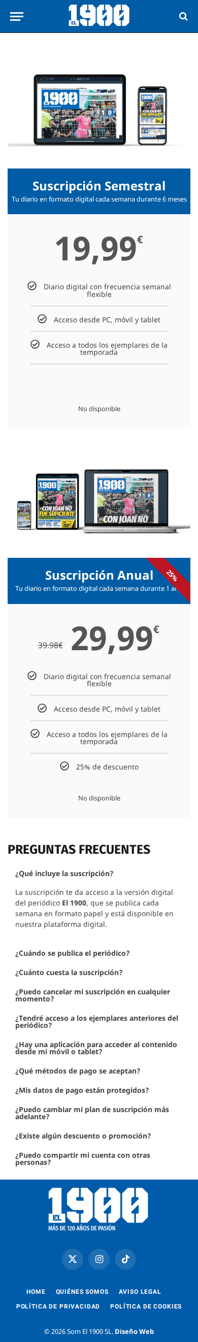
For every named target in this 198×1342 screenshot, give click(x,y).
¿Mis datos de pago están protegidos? (82, 1090)
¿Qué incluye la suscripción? (64, 873)
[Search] (182, 16)
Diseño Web (134, 1331)
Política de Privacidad (58, 1306)
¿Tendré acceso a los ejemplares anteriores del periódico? (96, 1021)
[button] (99, 873)
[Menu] (16, 16)
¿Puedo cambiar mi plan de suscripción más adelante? (92, 1112)
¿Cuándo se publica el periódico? (72, 953)
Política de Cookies (146, 1306)
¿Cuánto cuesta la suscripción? (69, 972)
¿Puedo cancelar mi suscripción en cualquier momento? (92, 995)
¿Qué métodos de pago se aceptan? (78, 1071)
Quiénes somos (82, 1291)
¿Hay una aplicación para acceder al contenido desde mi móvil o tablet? (96, 1047)
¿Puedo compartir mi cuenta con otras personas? (82, 1158)
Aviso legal (140, 1291)
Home (35, 1291)
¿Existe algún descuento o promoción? (83, 1135)
